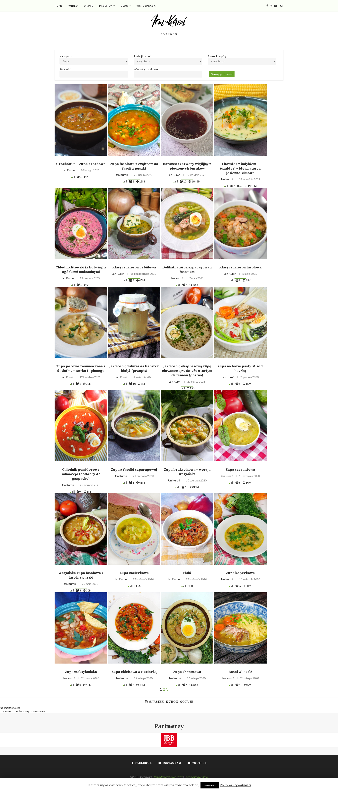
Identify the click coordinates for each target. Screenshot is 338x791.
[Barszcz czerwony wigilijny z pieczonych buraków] (187, 120)
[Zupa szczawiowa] (240, 425)
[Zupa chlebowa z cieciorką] (134, 628)
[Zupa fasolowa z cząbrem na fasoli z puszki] (134, 120)
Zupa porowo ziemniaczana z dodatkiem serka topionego (80, 368)
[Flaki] (187, 529)
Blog (124, 5)
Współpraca (146, 5)
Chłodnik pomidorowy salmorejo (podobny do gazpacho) (81, 474)
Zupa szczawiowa (240, 469)
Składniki (64, 69)
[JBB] (169, 735)
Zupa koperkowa (240, 573)
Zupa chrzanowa (187, 672)
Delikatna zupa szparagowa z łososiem (187, 269)
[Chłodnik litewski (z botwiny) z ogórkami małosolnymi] (81, 223)
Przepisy (105, 5)
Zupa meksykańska (81, 672)
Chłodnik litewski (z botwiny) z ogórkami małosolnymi (81, 269)
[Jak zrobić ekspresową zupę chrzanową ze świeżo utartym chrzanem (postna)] (187, 322)
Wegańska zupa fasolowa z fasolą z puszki (80, 575)
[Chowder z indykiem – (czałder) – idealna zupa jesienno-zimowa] (240, 120)
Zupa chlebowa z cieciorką (134, 672)
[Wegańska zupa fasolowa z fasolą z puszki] (81, 529)
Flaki (187, 573)
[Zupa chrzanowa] (187, 628)
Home (59, 5)
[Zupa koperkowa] (240, 529)
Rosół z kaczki (240, 672)
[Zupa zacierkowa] (134, 529)
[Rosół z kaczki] (240, 628)
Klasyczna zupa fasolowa (240, 267)
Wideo (73, 5)
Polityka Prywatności (196, 776)
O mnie (88, 5)
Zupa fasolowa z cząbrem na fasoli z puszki (134, 166)
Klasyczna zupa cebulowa (134, 267)
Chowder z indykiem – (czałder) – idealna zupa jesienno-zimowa (240, 168)
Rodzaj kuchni (142, 56)
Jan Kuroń (68, 170)
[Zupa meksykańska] (81, 628)
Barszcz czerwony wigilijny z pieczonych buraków (187, 166)
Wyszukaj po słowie (146, 69)
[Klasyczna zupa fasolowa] (240, 223)
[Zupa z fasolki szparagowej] (134, 425)
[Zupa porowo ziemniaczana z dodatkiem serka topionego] (81, 322)
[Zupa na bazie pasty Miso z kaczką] (240, 322)
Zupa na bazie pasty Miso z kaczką (240, 368)
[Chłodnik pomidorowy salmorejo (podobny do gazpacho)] (81, 425)
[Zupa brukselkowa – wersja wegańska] (187, 425)
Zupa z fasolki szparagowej (134, 469)
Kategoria (65, 56)
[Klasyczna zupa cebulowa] (134, 223)
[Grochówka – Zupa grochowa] (81, 120)
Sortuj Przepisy (217, 56)
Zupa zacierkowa (134, 573)
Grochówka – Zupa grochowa (80, 164)
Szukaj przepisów (222, 74)
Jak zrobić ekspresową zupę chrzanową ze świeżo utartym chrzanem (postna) (187, 370)
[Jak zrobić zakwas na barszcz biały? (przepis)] (134, 322)
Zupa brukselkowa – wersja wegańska (187, 471)
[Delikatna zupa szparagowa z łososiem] (187, 223)
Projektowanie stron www (168, 776)
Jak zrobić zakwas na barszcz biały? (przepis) (134, 368)
